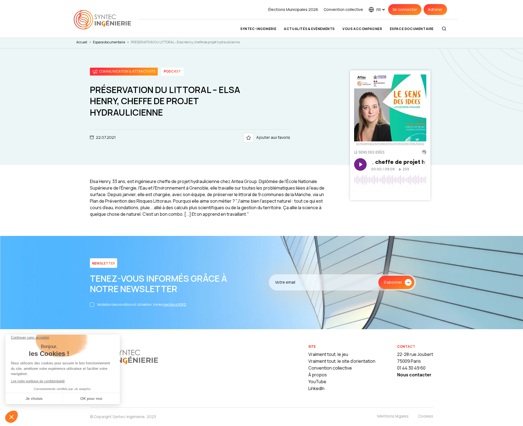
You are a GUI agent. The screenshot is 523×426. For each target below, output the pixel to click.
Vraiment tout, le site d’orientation (341, 361)
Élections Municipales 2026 (293, 9)
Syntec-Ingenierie (258, 28)
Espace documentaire (412, 28)
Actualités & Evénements (309, 28)
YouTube (317, 382)
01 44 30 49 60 (411, 368)
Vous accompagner (362, 28)
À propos (317, 375)
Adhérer (435, 9)
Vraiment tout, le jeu (328, 354)
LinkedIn (316, 388)
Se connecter (405, 9)
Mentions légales (393, 416)
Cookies (425, 416)
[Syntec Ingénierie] (124, 356)
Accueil (81, 42)
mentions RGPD (174, 304)
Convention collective (343, 9)
